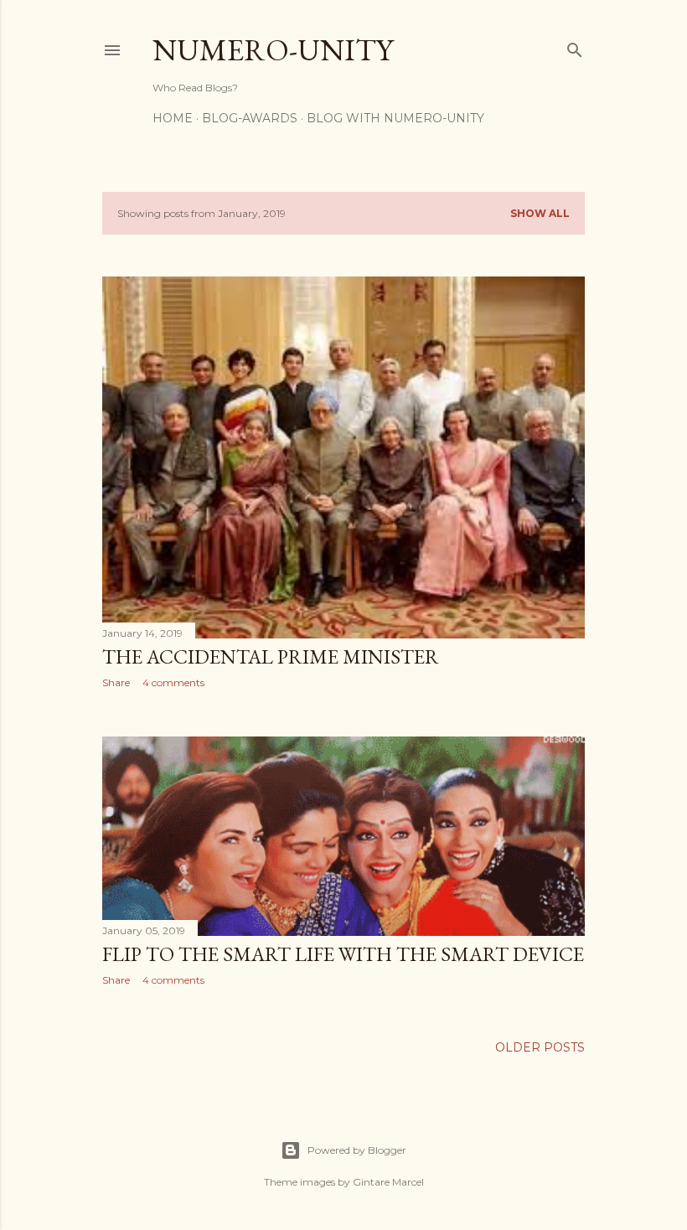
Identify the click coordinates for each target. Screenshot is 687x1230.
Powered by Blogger (356, 1150)
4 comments (173, 682)
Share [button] (116, 682)
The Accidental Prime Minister (270, 656)
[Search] (575, 46)
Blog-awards (249, 118)
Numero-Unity (272, 50)
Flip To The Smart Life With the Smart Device (343, 954)
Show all (540, 213)
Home (172, 118)
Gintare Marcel (388, 1182)
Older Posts (540, 1047)
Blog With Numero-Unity (395, 118)
